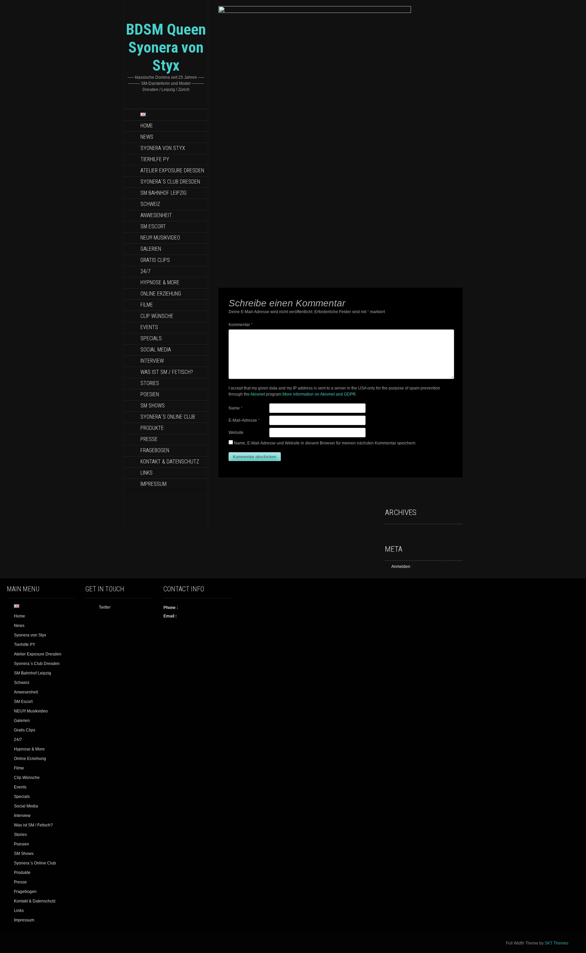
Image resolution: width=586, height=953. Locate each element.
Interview (152, 361)
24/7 (145, 271)
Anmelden (400, 566)
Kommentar (241, 324)
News (146, 137)
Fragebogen (154, 450)
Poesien (149, 394)
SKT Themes (556, 943)
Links (146, 473)
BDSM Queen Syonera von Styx (166, 47)
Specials (151, 338)
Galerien (150, 249)
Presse (149, 439)
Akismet (257, 394)
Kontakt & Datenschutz (169, 461)
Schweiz (150, 204)
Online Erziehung (160, 293)
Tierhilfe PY (154, 159)
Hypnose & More (159, 282)
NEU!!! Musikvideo (160, 237)
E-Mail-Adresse (244, 420)
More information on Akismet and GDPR (319, 394)
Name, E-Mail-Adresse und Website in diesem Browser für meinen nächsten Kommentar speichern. (325, 443)
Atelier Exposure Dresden (172, 170)
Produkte (152, 428)
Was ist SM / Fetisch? (166, 372)
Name (235, 408)
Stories (149, 383)
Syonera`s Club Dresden (170, 181)
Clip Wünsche (156, 316)
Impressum (153, 484)
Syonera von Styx (162, 148)
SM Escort (153, 226)
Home (146, 125)
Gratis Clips (155, 260)
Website (236, 432)
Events (149, 327)
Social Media (155, 349)
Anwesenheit (156, 215)
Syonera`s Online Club (167, 417)
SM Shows (152, 405)
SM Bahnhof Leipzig (163, 193)
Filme (146, 305)
